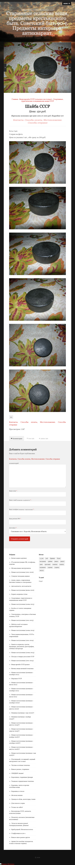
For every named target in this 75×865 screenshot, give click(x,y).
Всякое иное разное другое (20, 837)
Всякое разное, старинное (20, 769)
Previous (5, 67)
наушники (43, 567)
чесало (42, 570)
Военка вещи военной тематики (22, 668)
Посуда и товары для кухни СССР (22, 656)
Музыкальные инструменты (21, 568)
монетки (55, 564)
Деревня (52, 558)
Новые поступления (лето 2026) (22, 572)
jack (47, 558)
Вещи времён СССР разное (20, 664)
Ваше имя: (13, 491)
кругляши (47, 564)
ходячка (57, 567)
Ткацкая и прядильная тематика (22, 781)
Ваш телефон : (21, 509)
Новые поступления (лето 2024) (22, 640)
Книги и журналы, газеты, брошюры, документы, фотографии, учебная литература (21, 646)
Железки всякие (17, 795)
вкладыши (43, 561)
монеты (62, 564)
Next (70, 67)
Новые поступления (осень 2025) (22, 604)
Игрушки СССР (16, 678)
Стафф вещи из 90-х (18, 833)
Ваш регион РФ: (15, 518)
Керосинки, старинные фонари (22, 777)
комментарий (14, 463)
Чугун (58, 558)
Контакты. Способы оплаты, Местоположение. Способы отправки (37, 121)
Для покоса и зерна (18, 803)
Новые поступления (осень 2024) (22, 630)
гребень (50, 561)
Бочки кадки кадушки (19, 558)
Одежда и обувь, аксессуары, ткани (23, 799)
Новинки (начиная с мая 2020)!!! (22, 713)
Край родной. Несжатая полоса (22, 829)
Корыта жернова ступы (19, 594)
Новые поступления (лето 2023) (22, 660)
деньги (62, 561)
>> (11, 417)
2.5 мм (41, 558)
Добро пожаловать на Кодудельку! (37, 10)
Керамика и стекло (17, 791)
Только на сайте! (17, 807)
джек (41, 564)
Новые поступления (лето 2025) (22, 620)
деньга (56, 561)
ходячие (50, 567)
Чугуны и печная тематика (20, 765)
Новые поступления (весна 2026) (22, 590)
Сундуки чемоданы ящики (20, 576)
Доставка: (13, 528)
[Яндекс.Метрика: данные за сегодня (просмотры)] (7, 864)
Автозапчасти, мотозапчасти (21, 586)
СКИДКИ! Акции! (17, 773)
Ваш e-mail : (20, 500)
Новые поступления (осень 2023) (22, 652)
